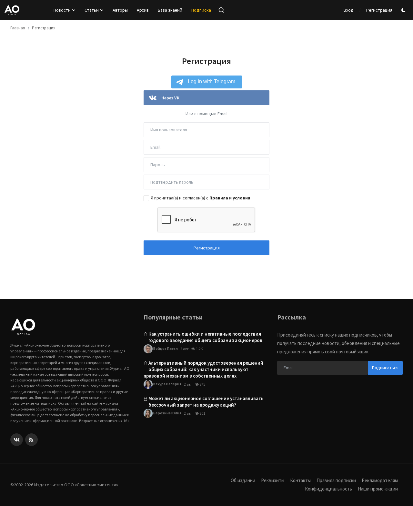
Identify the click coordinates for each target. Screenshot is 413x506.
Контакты (300, 480)
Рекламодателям (380, 480)
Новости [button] (62, 10)
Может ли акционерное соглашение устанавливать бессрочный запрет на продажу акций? (206, 401)
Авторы (120, 10)
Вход (349, 10)
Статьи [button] (92, 10)
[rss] (31, 439)
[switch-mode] (404, 10)
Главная (17, 28)
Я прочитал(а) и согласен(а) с (200, 198)
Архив (143, 10)
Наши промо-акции (378, 489)
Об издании (243, 480)
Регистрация (379, 10)
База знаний (170, 10)
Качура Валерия (167, 383)
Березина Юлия (167, 412)
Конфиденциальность (328, 489)
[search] (221, 10)
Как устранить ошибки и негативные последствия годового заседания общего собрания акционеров (205, 337)
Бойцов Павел (165, 348)
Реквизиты (272, 480)
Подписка (201, 10)
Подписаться (385, 367)
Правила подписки (336, 480)
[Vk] (16, 439)
